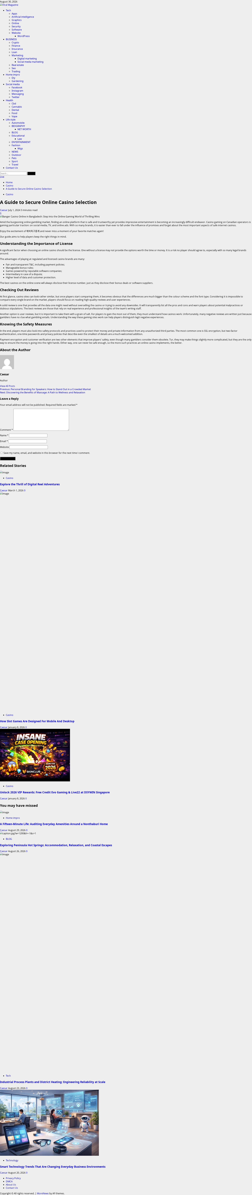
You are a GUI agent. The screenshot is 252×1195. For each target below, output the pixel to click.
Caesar (4, 210)
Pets (14, 158)
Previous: (45, 389)
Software (17, 29)
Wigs (20, 148)
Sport (15, 161)
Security (16, 26)
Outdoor (16, 155)
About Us (11, 1184)
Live (2, 176)
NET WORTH (24, 129)
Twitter (16, 97)
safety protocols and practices (59, 330)
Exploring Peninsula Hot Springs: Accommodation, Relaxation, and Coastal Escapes (56, 845)
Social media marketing (30, 61)
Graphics (17, 20)
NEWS (15, 151)
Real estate (18, 65)
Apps (14, 13)
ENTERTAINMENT (21, 142)
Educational (18, 135)
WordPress (24, 36)
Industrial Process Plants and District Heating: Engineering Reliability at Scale (52, 1082)
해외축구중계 (33, 231)
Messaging (18, 93)
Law (20, 138)
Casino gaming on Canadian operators (227, 222)
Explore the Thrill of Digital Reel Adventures (30, 484)
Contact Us (12, 167)
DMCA (9, 1181)
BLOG (15, 132)
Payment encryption (11, 339)
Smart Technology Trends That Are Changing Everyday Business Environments (52, 1166)
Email (4, 441)
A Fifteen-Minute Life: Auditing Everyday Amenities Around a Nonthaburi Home (54, 824)
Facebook (17, 87)
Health (9, 100)
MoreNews (43, 1193)
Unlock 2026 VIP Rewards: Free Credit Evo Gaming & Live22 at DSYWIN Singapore (55, 792)
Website (16, 32)
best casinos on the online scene (23, 283)
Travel (15, 164)
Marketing (17, 55)
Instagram (17, 90)
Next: (42, 392)
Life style (10, 119)
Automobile (18, 122)
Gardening (17, 81)
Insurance (17, 49)
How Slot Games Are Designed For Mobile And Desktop (37, 721)
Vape (14, 116)
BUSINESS (11, 39)
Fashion (16, 145)
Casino (9, 194)
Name (4, 435)
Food (14, 113)
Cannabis (17, 106)
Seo (14, 68)
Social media (13, 84)
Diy (13, 77)
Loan (14, 52)
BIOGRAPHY (18, 126)
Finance (16, 45)
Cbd (14, 103)
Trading (16, 71)
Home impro (13, 74)
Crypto (15, 42)
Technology (12, 1160)
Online (15, 23)
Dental (15, 110)
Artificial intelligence (23, 16)
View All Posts (7, 386)
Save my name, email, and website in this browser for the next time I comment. (47, 452)
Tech (8, 10)
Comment (6, 429)
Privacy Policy (13, 1178)
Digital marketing (27, 58)
